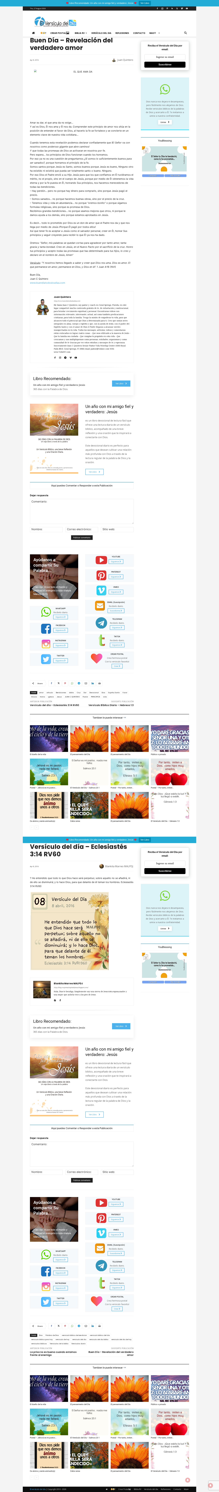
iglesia (51, 697)
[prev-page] (32, 828)
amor (41, 692)
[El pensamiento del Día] (89, 738)
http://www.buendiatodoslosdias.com (67, 301)
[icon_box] (54, 612)
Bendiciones (61, 692)
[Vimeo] (182, 8)
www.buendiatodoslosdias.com (47, 282)
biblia (71, 692)
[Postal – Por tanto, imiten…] (130, 772)
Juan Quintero (125, 60)
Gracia (34, 697)
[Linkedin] (92, 683)
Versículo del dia (101, 33)
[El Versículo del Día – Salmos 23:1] (89, 772)
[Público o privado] (170, 738)
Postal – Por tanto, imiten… (122, 788)
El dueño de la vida (38, 754)
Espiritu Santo (114, 692)
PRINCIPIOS (95, 697)
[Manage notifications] (210, 1485)
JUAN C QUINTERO (72, 697)
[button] (185, 33)
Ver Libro (144, 3)
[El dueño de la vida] (49, 738)
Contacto (139, 33)
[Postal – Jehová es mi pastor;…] (49, 772)
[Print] (99, 683)
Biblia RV (80, 33)
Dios (103, 692)
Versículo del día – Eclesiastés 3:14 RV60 (54, 705)
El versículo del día (38, 1489)
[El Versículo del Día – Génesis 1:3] (170, 805)
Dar (85, 692)
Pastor (85, 697)
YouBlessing (165, 140)
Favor (125, 692)
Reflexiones (122, 33)
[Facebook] (157, 8)
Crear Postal (58, 33)
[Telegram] (65, 357)
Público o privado (158, 754)
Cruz (79, 692)
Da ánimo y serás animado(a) (42, 821)
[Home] (34, 33)
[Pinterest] (167, 8)
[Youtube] (187, 8)
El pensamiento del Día (80, 754)
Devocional (94, 692)
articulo (49, 692)
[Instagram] (162, 8)
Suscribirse (165, 64)
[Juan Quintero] (114, 60)
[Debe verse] (89, 805)
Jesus (59, 697)
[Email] (86, 683)
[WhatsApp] (72, 683)
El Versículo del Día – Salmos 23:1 (85, 788)
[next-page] (36, 828)
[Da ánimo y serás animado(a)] (49, 805)
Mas (151, 33)
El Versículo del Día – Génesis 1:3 (165, 821)
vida (105, 697)
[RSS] (172, 8)
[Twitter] (177, 8)
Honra (42, 697)
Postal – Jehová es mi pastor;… (43, 788)
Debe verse (75, 821)
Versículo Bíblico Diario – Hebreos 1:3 (111, 705)
